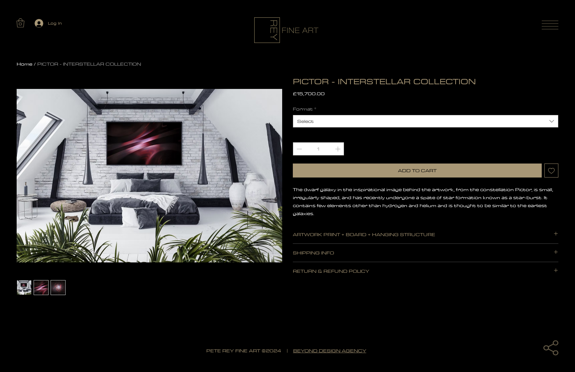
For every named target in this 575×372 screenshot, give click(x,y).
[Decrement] (298, 149)
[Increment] (338, 149)
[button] (20, 22)
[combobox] (425, 121)
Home (24, 64)
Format (304, 109)
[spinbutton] (318, 149)
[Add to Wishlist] (551, 171)
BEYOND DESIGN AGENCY (329, 351)
